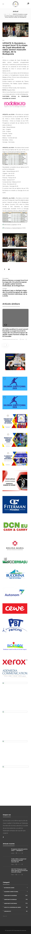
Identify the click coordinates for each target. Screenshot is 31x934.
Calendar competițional (15, 891)
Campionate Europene (15, 895)
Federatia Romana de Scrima (8, 339)
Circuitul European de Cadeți (15, 907)
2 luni (12, 864)
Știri (9, 14)
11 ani (17, 339)
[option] (15, 324)
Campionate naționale (15, 903)
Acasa (5, 14)
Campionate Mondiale (15, 899)
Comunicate (15, 911)
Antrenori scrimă (15, 887)
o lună (12, 853)
